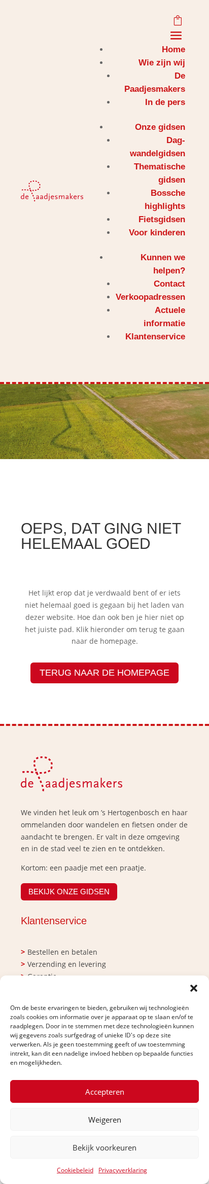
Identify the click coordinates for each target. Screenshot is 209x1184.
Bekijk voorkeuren (104, 1147)
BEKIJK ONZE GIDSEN (69, 891)
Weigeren (104, 1120)
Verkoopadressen (150, 297)
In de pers (165, 102)
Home (173, 49)
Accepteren (104, 1092)
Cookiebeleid (75, 1170)
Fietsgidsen (161, 219)
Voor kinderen (157, 232)
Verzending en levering (66, 964)
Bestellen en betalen (62, 952)
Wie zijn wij (161, 62)
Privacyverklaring (122, 1170)
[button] (194, 988)
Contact (169, 284)
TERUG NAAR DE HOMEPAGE (104, 673)
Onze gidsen (160, 127)
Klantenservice (155, 336)
